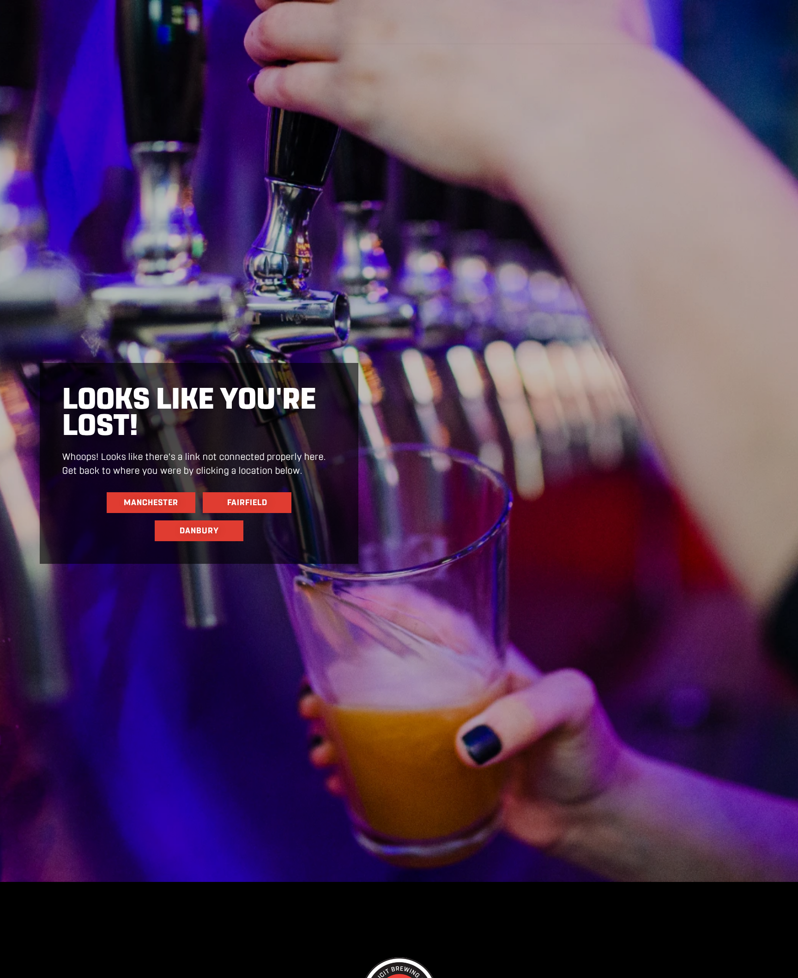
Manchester (151, 502)
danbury (199, 530)
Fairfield (247, 502)
